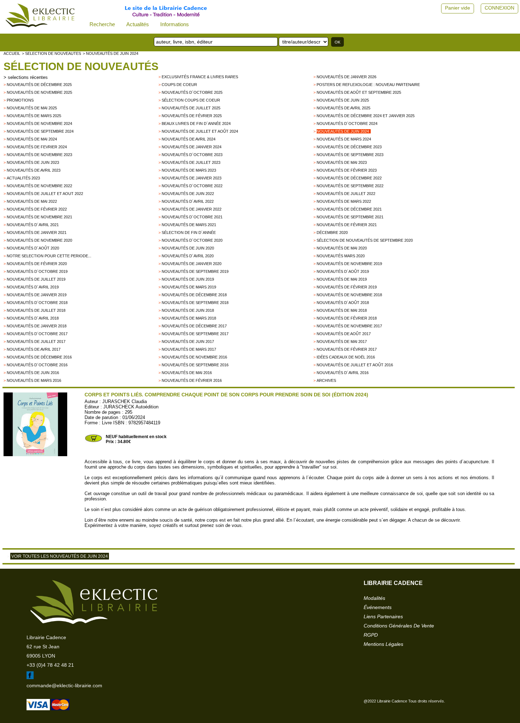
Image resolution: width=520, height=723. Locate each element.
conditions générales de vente (399, 626)
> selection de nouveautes (51, 53)
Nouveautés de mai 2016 (187, 373)
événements (378, 607)
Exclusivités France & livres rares (200, 77)
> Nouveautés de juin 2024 (110, 53)
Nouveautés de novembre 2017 (349, 326)
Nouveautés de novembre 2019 (349, 264)
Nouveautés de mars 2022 (344, 201)
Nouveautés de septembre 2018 (195, 302)
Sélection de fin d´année (189, 232)
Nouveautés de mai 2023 (342, 162)
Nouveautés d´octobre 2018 (37, 302)
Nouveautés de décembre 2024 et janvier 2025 (366, 116)
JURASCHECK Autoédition (130, 406)
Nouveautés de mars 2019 (189, 287)
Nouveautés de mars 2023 (189, 170)
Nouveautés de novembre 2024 (39, 123)
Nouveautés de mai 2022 (32, 201)
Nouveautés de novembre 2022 (39, 186)
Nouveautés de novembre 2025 (39, 92)
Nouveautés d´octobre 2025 (192, 92)
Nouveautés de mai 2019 (342, 279)
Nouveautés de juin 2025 (343, 100)
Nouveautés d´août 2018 (343, 302)
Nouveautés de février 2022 (37, 209)
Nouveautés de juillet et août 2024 (200, 131)
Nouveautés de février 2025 (192, 116)
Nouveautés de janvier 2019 (37, 295)
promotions (20, 100)
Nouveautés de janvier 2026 (346, 77)
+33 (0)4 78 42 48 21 (50, 665)
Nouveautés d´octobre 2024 (347, 123)
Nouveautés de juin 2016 (33, 373)
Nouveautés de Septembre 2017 (195, 334)
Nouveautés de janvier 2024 (191, 147)
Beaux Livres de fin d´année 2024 (196, 123)
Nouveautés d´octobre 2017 (37, 334)
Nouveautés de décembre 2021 (349, 209)
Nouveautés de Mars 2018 (189, 318)
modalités (374, 598)
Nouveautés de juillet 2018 (36, 310)
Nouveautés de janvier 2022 (191, 209)
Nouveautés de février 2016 (192, 380)
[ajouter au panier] (93, 441)
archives (326, 380)
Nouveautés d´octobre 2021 (192, 217)
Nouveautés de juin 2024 (343, 131)
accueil (12, 53)
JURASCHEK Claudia (124, 401)
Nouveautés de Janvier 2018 (37, 326)
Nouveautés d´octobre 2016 (37, 365)
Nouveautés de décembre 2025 (39, 84)
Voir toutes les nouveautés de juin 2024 (59, 556)
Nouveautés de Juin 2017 (188, 341)
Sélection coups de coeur (191, 100)
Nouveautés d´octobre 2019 (37, 271)
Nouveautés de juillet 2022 (346, 193)
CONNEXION (499, 8)
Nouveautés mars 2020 (341, 256)
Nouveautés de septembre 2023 (350, 155)
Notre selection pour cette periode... (49, 256)
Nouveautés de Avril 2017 (33, 349)
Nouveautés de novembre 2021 (39, 217)
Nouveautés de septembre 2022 (350, 186)
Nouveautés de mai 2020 (342, 248)
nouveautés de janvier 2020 (191, 264)
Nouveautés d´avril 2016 (343, 373)
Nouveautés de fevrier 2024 (37, 147)
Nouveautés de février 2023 (347, 170)
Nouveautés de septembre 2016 (195, 365)
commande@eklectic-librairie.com (64, 685)
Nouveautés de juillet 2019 (36, 279)
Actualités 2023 (23, 178)
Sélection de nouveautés (81, 66)
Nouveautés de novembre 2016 (194, 357)
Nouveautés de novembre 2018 (349, 295)
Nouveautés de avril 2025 (343, 108)
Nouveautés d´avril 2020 (188, 256)
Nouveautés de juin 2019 (188, 279)
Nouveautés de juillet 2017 (36, 341)
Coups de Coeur (179, 84)
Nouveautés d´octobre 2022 (192, 186)
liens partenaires (383, 616)
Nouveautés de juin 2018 (188, 310)
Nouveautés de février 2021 (347, 225)
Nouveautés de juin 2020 (188, 248)
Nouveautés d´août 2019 (343, 271)
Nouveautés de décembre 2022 (349, 178)
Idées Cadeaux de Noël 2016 (346, 357)
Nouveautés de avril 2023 (33, 170)
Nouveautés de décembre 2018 (194, 295)
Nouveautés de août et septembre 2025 (359, 92)
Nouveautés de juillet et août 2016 (355, 365)
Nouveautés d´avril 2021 (33, 225)
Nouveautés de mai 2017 (342, 341)
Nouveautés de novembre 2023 (39, 155)
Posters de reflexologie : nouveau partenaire (368, 84)
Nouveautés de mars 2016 (34, 380)
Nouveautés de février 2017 (347, 349)
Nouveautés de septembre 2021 (350, 217)
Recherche (102, 24)
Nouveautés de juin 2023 (33, 162)
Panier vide (457, 8)
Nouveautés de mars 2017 (189, 349)
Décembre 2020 (332, 232)
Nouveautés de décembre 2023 (349, 147)
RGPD (371, 635)
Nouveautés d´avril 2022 (188, 201)
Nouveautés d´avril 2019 (33, 287)
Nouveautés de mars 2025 (34, 116)
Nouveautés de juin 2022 (188, 193)
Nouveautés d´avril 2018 (33, 318)
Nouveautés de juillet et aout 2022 (45, 193)
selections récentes (28, 77)
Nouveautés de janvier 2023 (191, 178)
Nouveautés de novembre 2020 (39, 240)
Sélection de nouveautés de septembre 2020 (365, 240)
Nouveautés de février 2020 (37, 264)
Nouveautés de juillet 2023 (191, 162)
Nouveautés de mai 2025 (32, 108)
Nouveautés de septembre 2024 (40, 131)
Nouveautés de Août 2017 (344, 334)
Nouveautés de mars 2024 (344, 139)
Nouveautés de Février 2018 (347, 318)
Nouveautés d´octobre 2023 (192, 155)
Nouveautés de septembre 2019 (195, 271)
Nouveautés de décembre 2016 (39, 357)
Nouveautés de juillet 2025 (191, 108)
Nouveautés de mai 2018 (342, 310)
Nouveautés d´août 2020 (33, 248)
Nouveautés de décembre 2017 (194, 326)
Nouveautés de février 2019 (347, 287)
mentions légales (383, 644)
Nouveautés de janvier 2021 (37, 232)
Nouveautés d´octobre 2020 (192, 240)
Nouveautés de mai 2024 (32, 139)
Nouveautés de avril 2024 (188, 139)
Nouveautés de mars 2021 (189, 225)
